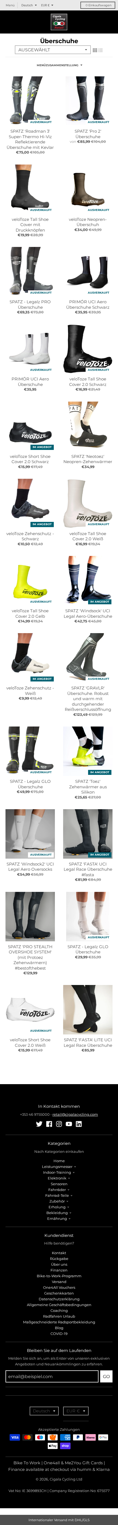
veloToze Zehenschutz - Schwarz (30, 536)
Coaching (59, 1310)
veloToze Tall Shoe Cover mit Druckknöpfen (30, 225)
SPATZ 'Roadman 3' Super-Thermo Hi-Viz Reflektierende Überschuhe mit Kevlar (30, 139)
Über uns (59, 1264)
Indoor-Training (57, 1172)
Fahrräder (57, 1189)
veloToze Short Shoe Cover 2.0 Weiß (30, 1042)
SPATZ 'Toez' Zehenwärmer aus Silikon (88, 787)
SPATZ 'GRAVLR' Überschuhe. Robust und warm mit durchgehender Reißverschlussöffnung (88, 698)
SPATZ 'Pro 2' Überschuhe (88, 134)
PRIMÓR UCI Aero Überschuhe (30, 381)
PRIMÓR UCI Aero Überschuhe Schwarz (87, 304)
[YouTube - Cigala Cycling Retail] (69, 1124)
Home (59, 1161)
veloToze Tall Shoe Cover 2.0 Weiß (87, 536)
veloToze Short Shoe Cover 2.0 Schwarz (30, 459)
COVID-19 (59, 1333)
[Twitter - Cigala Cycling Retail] (39, 1124)
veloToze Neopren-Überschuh (88, 222)
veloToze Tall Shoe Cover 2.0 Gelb (30, 613)
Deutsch (27, 5)
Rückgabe (59, 1258)
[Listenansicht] (100, 50)
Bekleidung (57, 1212)
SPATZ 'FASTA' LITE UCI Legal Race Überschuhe (88, 1042)
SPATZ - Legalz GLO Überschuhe (30, 784)
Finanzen (59, 1270)
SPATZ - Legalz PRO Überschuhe (30, 304)
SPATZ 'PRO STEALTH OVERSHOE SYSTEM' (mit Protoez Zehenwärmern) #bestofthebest (30, 957)
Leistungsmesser (57, 1166)
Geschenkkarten (59, 1293)
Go (106, 1376)
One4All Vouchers (59, 1287)
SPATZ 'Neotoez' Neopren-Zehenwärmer (87, 459)
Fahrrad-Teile (57, 1195)
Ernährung (57, 1218)
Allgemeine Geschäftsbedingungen (59, 1305)
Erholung (57, 1207)
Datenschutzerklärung (59, 1299)
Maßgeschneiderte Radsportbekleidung (59, 1322)
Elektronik (57, 1178)
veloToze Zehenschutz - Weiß (30, 690)
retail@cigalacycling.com (75, 1114)
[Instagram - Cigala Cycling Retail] (59, 1124)
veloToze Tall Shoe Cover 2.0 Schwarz (87, 381)
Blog (59, 1328)
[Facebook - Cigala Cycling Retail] (49, 1124)
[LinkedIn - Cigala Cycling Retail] (78, 1124)
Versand (59, 1281)
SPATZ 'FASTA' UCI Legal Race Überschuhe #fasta (88, 869)
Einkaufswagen (98, 5)
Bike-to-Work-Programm (59, 1276)
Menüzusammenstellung (57, 65)
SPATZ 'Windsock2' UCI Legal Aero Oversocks (30, 866)
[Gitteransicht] (95, 50)
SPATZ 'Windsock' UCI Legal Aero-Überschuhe (88, 613)
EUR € (45, 5)
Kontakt (59, 1253)
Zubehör (57, 1201)
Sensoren (59, 1184)
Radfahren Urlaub (59, 1316)
